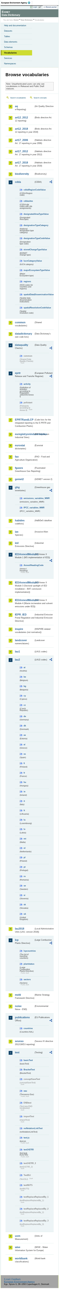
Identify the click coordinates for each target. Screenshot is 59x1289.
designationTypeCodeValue (29, 238)
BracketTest (29, 1069)
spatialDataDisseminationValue (29, 294)
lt (24, 810)
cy (25, 695)
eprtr (18, 373)
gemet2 (19, 479)
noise (18, 1006)
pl (24, 857)
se (25, 885)
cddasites (28, 201)
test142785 (29, 1149)
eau (25, 1091)
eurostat (20, 445)
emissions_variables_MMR (29, 498)
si (24, 895)
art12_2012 (21, 117)
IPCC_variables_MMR (29, 507)
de (25, 716)
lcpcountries (29, 951)
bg (25, 686)
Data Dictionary (27, 20)
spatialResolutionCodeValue (29, 307)
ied (17, 543)
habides (20, 520)
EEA (16, 2)
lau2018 (19, 928)
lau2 (17, 659)
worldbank (21, 1258)
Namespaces (10, 63)
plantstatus (29, 964)
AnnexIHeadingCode (29, 565)
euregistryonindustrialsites (24, 434)
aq (16, 106)
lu (24, 820)
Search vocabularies (18, 98)
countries (28, 1028)
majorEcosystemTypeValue (29, 270)
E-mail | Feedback (12, 1279)
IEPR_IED (21, 614)
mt (25, 838)
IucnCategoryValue (29, 261)
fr (24, 773)
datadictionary (23, 333)
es (25, 754)
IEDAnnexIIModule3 (24, 582)
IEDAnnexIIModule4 (24, 600)
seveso (19, 1041)
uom (17, 1236)
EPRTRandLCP (24, 419)
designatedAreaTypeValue (29, 214)
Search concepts (40, 98)
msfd (18, 994)
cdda (18, 182)
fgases (19, 468)
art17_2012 (21, 151)
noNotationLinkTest (29, 1128)
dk (25, 725)
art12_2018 (21, 128)
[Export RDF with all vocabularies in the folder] (51, 182)
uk (25, 914)
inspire (19, 629)
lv (24, 829)
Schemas (8, 47)
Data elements (10, 42)
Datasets (8, 31)
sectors (27, 979)
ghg (17, 487)
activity (27, 384)
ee (25, 735)
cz (25, 705)
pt (24, 867)
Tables (7, 36)
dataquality (21, 345)
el (24, 744)
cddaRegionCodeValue (29, 190)
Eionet (16, 20)
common (20, 322)
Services (8, 58)
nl (24, 848)
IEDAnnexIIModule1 (24, 554)
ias (16, 531)
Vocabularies (10, 53)
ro (25, 876)
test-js (26, 1137)
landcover (21, 640)
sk (25, 904)
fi (24, 763)
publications (22, 1017)
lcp (17, 940)
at (24, 667)
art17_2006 (21, 140)
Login (35, 7)
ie (24, 791)
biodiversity (22, 174)
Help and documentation (15, 25)
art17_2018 (21, 162)
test (17, 1052)
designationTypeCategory (29, 225)
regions (27, 281)
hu (25, 782)
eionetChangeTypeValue (29, 249)
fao (17, 456)
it (24, 801)
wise (17, 1247)
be (25, 677)
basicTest (28, 1060)
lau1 (17, 651)
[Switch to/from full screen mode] (40, 7)
